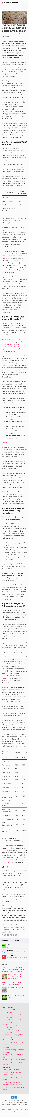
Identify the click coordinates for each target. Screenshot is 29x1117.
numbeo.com (6, 862)
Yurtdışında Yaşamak (10, 925)
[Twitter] (16, 1097)
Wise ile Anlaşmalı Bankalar (12, 1084)
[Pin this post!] (11, 935)
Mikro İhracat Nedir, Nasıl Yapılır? (14, 927)
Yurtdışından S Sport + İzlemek (14, 1059)
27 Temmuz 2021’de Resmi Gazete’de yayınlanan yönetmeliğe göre (14, 256)
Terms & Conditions (7, 1109)
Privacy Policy (18, 1109)
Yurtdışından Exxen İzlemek (13, 1042)
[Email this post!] (16, 935)
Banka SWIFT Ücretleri (11, 1070)
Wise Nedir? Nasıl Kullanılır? (13, 1082)
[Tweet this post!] (5, 935)
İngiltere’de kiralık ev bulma (11, 307)
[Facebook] (12, 1097)
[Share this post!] (3, 935)
